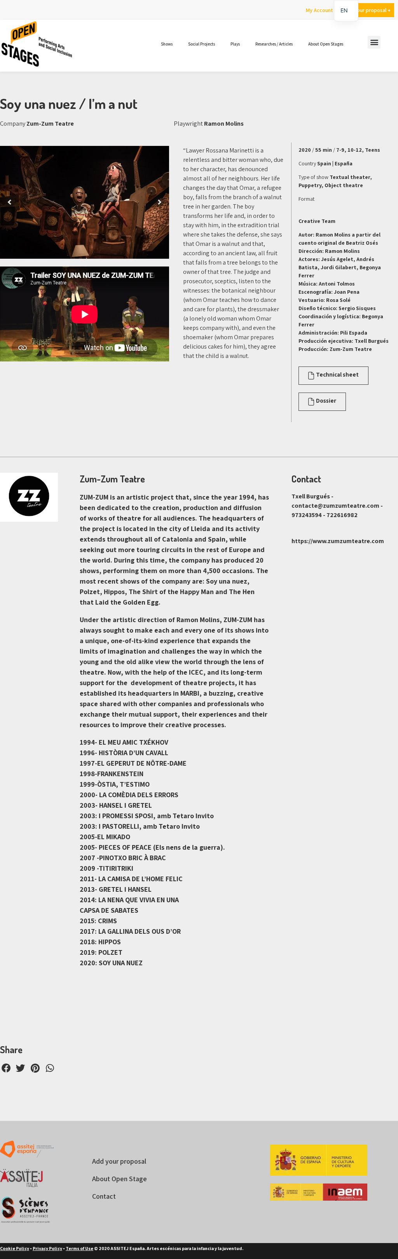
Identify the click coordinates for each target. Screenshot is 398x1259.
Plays (235, 44)
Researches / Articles (274, 44)
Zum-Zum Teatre (50, 123)
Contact (104, 1196)
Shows (167, 44)
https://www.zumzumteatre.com (338, 541)
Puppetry (309, 185)
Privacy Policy (47, 1248)
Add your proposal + (367, 10)
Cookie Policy (14, 1248)
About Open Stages (325, 44)
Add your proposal (119, 1161)
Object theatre (344, 185)
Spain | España (335, 163)
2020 (304, 149)
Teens (372, 149)
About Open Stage (119, 1178)
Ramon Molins (224, 123)
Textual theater (350, 177)
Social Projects (201, 44)
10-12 (354, 149)
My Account (319, 10)
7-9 (340, 149)
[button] (374, 42)
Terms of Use (79, 1248)
